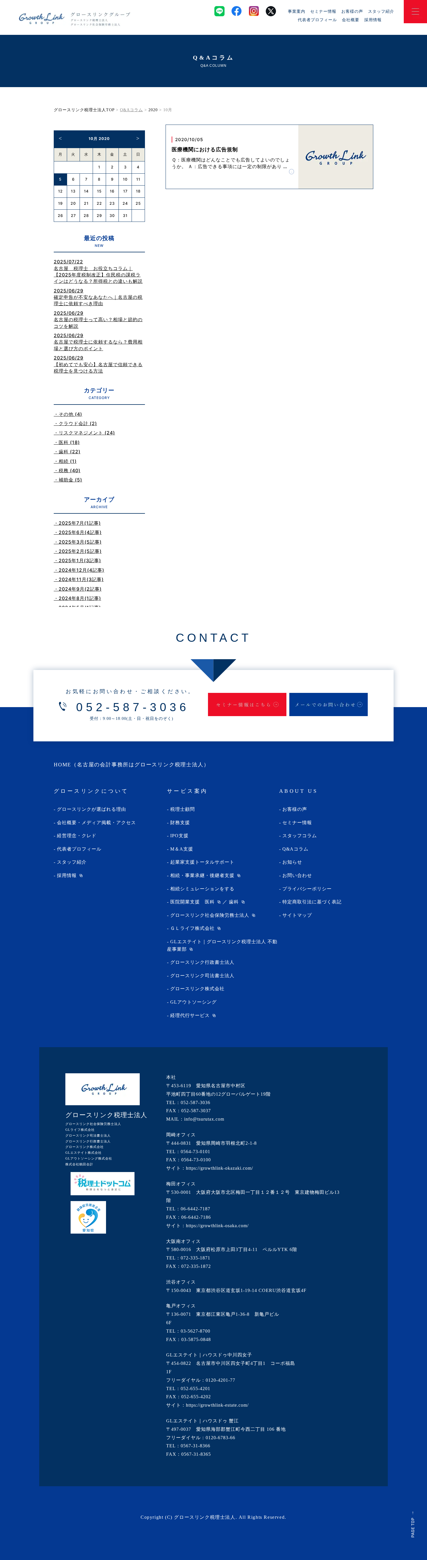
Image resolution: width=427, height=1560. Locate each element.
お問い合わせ (297, 875)
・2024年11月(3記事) (79, 579)
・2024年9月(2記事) (78, 589)
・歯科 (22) (67, 451)
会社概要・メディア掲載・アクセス (96, 822)
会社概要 (350, 19)
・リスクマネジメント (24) (84, 433)
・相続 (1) (65, 461)
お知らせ (292, 862)
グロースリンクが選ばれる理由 (91, 809)
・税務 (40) (67, 470)
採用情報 (373, 19)
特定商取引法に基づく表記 (312, 901)
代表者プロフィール (317, 19)
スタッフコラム (299, 835)
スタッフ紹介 (381, 11)
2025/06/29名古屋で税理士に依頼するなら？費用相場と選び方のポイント (98, 342)
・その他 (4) (68, 414)
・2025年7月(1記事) (77, 523)
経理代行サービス (190, 1015)
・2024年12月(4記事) (79, 570)
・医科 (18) (67, 442)
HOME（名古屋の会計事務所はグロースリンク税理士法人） (131, 765)
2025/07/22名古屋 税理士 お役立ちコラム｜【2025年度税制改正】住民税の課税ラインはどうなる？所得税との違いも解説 (98, 271)
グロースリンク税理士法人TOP (84, 110)
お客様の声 (352, 11)
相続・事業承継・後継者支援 (202, 875)
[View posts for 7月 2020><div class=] (60, 137)
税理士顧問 (182, 809)
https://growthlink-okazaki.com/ (219, 1168)
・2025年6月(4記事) (78, 532)
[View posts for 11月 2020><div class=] (138, 137)
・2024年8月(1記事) (77, 598)
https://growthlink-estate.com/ (217, 1405)
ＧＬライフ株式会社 (192, 928)
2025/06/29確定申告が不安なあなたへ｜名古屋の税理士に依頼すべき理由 (98, 297)
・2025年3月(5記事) (78, 542)
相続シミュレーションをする (202, 888)
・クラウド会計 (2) (75, 423)
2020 (153, 110)
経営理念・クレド (76, 835)
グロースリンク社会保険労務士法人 (209, 915)
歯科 (234, 901)
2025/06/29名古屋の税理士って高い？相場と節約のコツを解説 (98, 319)
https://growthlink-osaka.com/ (217, 1225)
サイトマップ (297, 915)
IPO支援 (179, 835)
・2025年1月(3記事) (77, 560)
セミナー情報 (323, 11)
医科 (210, 901)
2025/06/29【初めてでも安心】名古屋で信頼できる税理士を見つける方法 (98, 364)
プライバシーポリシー (307, 888)
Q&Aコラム (295, 849)
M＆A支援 (181, 849)
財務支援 (180, 822)
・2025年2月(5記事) (78, 551)
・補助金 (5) (68, 480)
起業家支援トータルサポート (202, 862)
